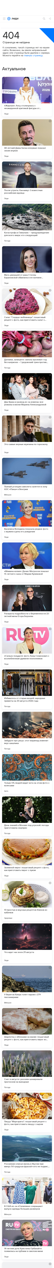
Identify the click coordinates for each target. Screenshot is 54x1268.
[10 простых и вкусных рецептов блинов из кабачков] (27, 901)
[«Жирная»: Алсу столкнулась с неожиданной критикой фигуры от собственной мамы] (27, 97)
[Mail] (8, 18)
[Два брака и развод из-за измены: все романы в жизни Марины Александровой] (27, 393)
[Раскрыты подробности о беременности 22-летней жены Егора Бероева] (27, 604)
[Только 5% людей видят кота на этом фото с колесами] (27, 774)
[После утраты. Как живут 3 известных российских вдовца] (27, 181)
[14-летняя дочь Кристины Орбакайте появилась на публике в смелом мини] (27, 1239)
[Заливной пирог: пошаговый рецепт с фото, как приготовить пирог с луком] (27, 858)
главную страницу (33, 55)
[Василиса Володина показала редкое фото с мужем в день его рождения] (27, 520)
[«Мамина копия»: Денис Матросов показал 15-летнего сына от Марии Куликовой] (27, 562)
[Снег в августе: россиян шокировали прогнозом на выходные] (27, 1070)
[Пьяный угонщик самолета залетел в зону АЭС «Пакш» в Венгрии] (27, 477)
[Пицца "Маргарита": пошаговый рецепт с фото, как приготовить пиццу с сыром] (27, 1112)
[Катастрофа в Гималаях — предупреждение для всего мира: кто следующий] (27, 224)
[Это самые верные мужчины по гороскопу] (27, 435)
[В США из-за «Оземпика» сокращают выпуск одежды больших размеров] (27, 1197)
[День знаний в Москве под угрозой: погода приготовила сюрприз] (27, 816)
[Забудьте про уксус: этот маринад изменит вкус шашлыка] (27, 731)
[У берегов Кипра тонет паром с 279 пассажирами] (27, 985)
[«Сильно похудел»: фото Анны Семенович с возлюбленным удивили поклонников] (27, 647)
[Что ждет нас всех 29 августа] (27, 943)
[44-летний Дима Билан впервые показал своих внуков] (27, 139)
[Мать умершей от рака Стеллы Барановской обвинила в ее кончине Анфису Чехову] (27, 266)
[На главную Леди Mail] (14, 18)
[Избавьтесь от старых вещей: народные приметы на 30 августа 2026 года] (27, 689)
